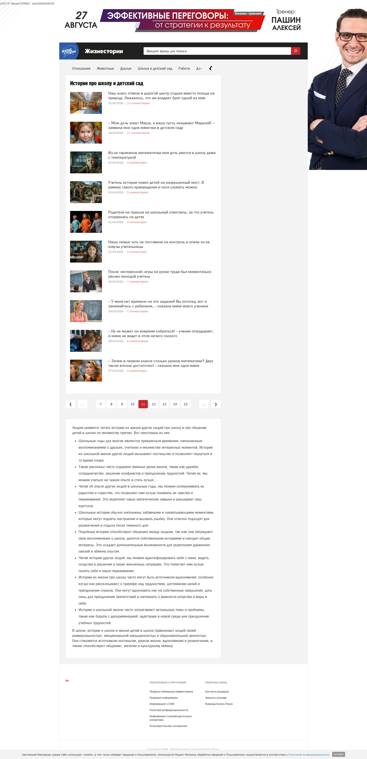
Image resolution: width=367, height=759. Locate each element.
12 (154, 404)
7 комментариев (137, 281)
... (82, 404)
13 (164, 404)
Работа (184, 68)
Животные (105, 68)
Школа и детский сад (155, 68)
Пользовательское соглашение (168, 726)
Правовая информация (164, 697)
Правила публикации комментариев (171, 691)
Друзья (125, 68)
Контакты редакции (217, 691)
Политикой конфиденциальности (308, 754)
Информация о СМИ (162, 703)
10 (132, 404)
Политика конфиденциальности (169, 710)
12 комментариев (138, 103)
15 (186, 404)
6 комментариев (137, 341)
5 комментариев (137, 192)
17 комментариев (138, 132)
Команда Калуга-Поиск (219, 703)
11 (143, 404)
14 (175, 404)
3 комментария (137, 162)
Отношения (81, 68)
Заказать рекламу (216, 697)
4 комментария (137, 370)
